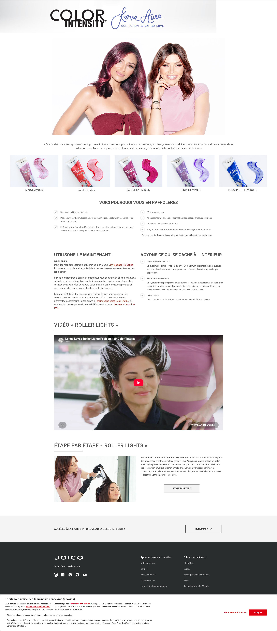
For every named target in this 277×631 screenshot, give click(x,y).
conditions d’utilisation (80, 604)
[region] (138, 612)
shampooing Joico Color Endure (113, 301)
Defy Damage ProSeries (120, 265)
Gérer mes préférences (235, 612)
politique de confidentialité (38, 606)
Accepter (257, 612)
